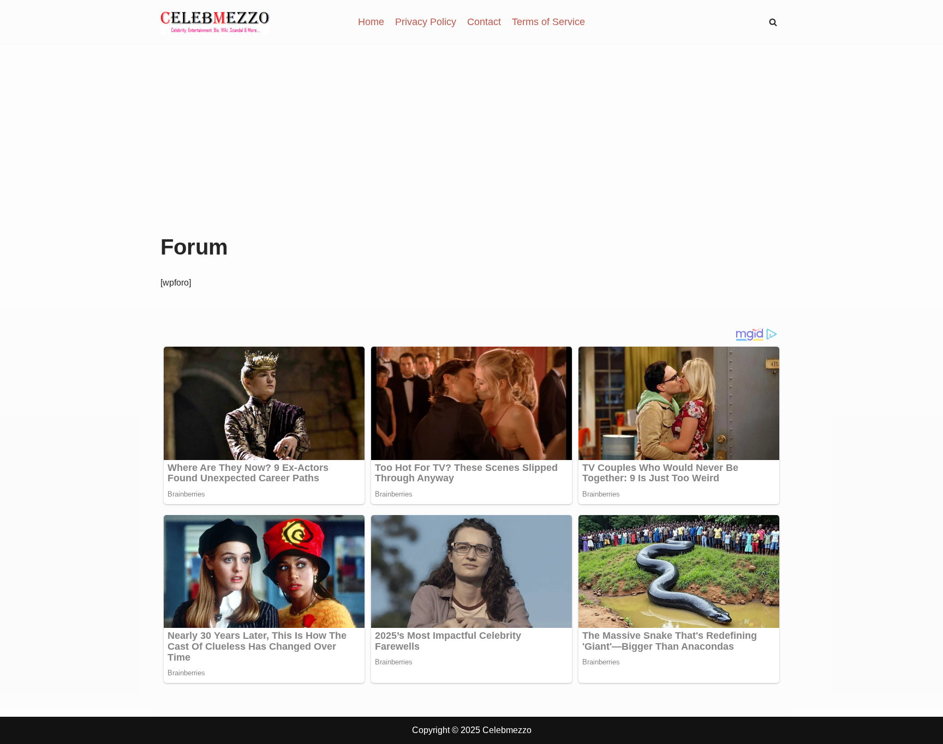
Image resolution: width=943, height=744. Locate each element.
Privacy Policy (425, 21)
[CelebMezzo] (215, 22)
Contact (484, 21)
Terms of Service (548, 21)
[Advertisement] (471, 153)
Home (371, 21)
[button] (773, 22)
